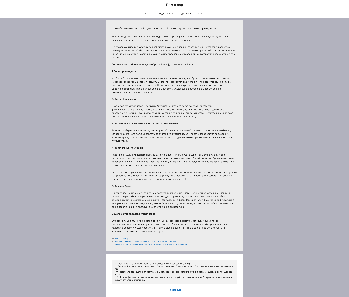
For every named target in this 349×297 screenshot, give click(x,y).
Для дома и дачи (165, 13)
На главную (174, 289)
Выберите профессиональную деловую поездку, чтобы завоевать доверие (151, 244)
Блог (199, 13)
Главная (147, 13)
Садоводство (185, 13)
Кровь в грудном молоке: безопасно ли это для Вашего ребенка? (146, 241)
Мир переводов (122, 238)
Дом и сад (174, 5)
